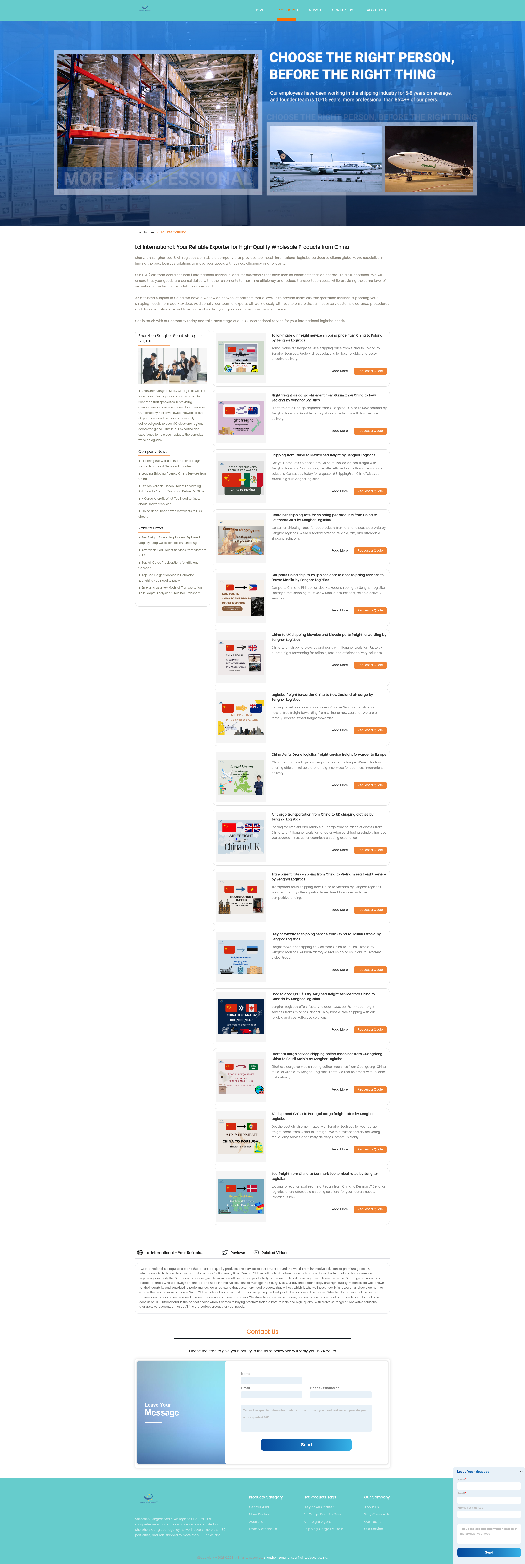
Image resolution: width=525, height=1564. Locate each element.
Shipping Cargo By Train (323, 1528)
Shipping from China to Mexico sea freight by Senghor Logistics (323, 455)
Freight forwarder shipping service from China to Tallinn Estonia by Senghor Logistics (326, 937)
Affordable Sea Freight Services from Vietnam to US (172, 553)
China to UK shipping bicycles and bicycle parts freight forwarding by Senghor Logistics (329, 637)
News (313, 10)
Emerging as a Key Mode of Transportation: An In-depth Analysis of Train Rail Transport (170, 590)
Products (286, 10)
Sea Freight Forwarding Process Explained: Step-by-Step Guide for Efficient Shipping (169, 540)
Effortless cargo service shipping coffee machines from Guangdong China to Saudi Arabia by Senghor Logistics (327, 1056)
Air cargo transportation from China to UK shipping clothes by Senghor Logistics (322, 817)
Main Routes (259, 1514)
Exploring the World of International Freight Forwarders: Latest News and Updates (170, 464)
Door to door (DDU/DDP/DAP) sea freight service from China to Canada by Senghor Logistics (323, 996)
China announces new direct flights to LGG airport (170, 514)
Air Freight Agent (317, 1521)
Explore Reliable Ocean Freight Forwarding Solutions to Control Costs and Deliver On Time (171, 489)
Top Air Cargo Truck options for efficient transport (168, 565)
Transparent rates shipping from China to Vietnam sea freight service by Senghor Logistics (329, 877)
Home (259, 10)
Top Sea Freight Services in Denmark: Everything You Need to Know (166, 578)
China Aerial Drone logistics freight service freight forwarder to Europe (329, 754)
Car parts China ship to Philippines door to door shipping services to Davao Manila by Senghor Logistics (328, 577)
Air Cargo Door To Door (322, 1514)
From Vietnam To (263, 1528)
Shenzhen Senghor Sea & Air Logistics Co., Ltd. (296, 1557)
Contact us (342, 10)
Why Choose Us (377, 1514)
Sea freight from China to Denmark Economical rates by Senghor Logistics (325, 1176)
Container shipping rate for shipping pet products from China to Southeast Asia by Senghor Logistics (324, 517)
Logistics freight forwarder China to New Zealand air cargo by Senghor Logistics (322, 697)
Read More (339, 371)
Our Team (372, 1521)
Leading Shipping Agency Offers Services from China (172, 476)
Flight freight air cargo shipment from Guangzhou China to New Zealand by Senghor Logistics (324, 398)
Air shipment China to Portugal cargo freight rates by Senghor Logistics (323, 1116)
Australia (256, 1521)
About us (375, 10)
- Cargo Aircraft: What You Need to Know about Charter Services (169, 501)
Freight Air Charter (319, 1507)
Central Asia (259, 1507)
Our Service (373, 1529)
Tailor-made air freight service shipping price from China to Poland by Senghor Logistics (327, 338)
